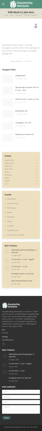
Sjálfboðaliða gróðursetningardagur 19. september (24, 251)
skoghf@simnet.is (8, 340)
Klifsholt (9, 212)
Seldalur (9, 221)
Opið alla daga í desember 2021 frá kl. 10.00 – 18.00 (26, 88)
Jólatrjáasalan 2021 (21, 111)
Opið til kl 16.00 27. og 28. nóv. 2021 (27, 99)
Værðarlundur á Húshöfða (15, 235)
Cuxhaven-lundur (12, 203)
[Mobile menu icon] (3, 4)
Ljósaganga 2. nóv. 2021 (23, 123)
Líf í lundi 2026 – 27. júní (19, 266)
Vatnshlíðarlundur (12, 230)
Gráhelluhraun (11, 199)
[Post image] (7, 79)
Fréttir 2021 (19, 61)
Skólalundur (11, 217)
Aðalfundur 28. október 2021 (24, 134)
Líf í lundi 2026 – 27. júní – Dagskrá (22, 259)
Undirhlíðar (10, 226)
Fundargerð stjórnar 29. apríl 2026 (22, 274)
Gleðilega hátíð (20, 76)
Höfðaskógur (11, 208)
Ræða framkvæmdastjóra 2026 (21, 281)
